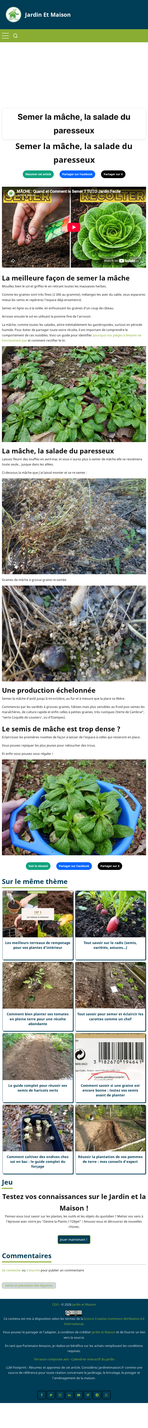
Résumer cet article (38, 174)
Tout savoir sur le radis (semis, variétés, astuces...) (110, 945)
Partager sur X (113, 174)
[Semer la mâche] (74, 394)
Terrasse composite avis (51, 1359)
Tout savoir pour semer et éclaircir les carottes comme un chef (110, 1016)
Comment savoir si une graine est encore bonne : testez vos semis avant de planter (110, 1090)
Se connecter (11, 1270)
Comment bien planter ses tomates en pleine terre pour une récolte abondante (38, 1019)
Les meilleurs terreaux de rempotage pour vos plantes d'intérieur (37, 945)
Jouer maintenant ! (74, 1239)
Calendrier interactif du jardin (92, 1359)
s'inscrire (33, 1270)
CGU (55, 1304)
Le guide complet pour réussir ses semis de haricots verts (37, 1088)
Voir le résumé (38, 866)
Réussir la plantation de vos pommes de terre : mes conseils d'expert (110, 1159)
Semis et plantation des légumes (29, 1285)
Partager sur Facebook (77, 174)
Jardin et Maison (48, 14)
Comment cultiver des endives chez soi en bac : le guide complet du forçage (38, 1161)
